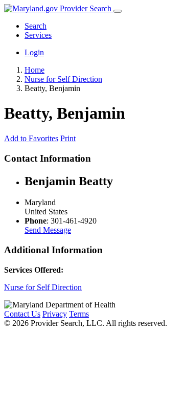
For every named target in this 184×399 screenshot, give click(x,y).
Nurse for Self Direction (43, 287)
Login (34, 52)
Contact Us (22, 313)
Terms (79, 313)
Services (38, 35)
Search (36, 25)
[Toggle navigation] (117, 11)
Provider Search (85, 8)
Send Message (48, 230)
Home (34, 69)
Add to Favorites (31, 138)
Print (68, 138)
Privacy (54, 313)
